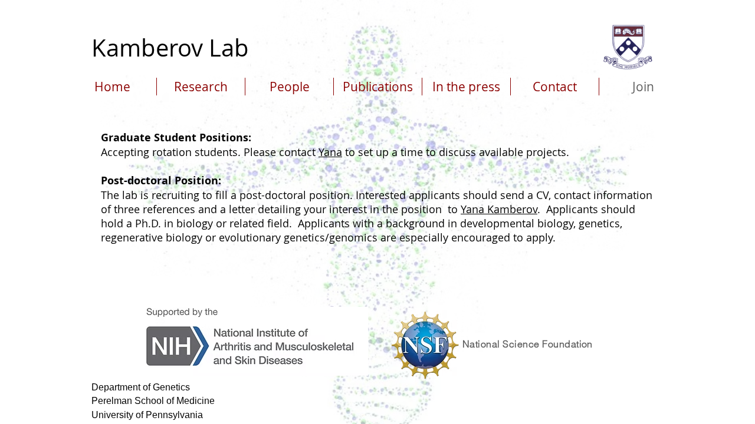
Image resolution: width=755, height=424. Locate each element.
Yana (330, 152)
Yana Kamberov (499, 209)
